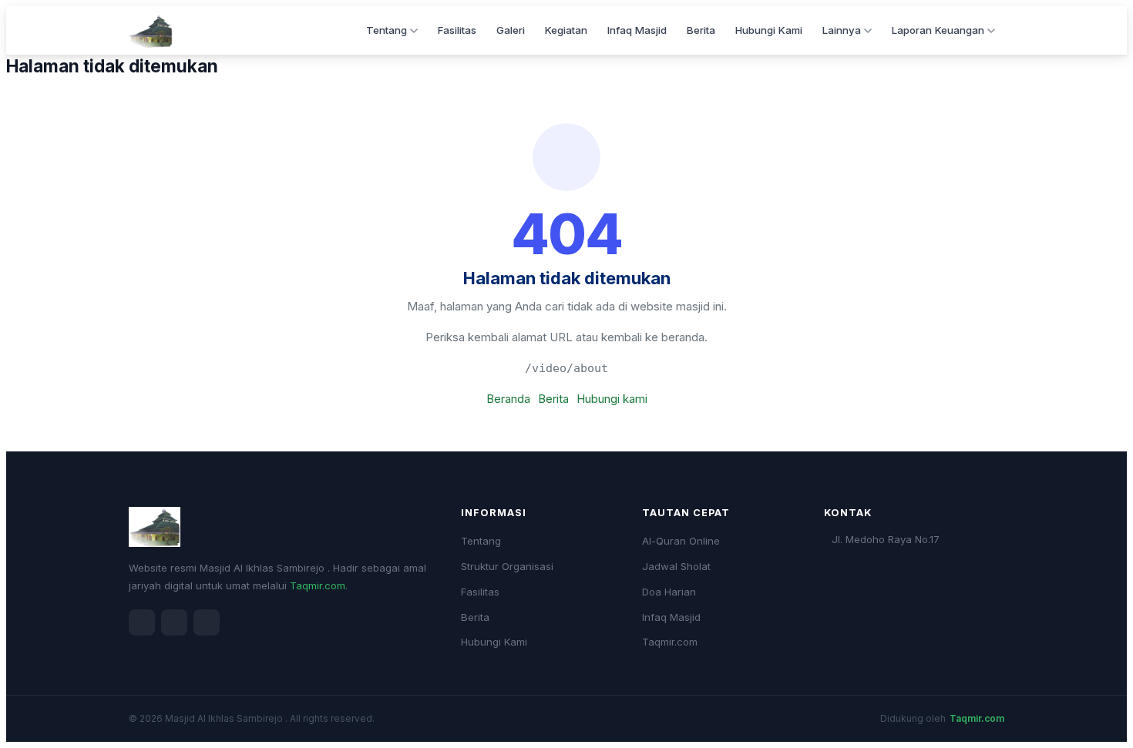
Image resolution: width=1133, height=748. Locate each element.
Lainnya (841, 30)
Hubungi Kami (768, 30)
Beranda (508, 398)
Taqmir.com (317, 585)
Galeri (510, 30)
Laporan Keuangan (938, 30)
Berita (701, 30)
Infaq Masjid (637, 30)
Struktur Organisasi (507, 566)
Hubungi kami (612, 398)
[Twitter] (174, 622)
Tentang (386, 30)
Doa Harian (669, 591)
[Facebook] (142, 622)
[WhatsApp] (206, 622)
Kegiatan (566, 30)
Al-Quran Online (681, 541)
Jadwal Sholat (676, 566)
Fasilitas (457, 30)
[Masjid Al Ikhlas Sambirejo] (151, 31)
